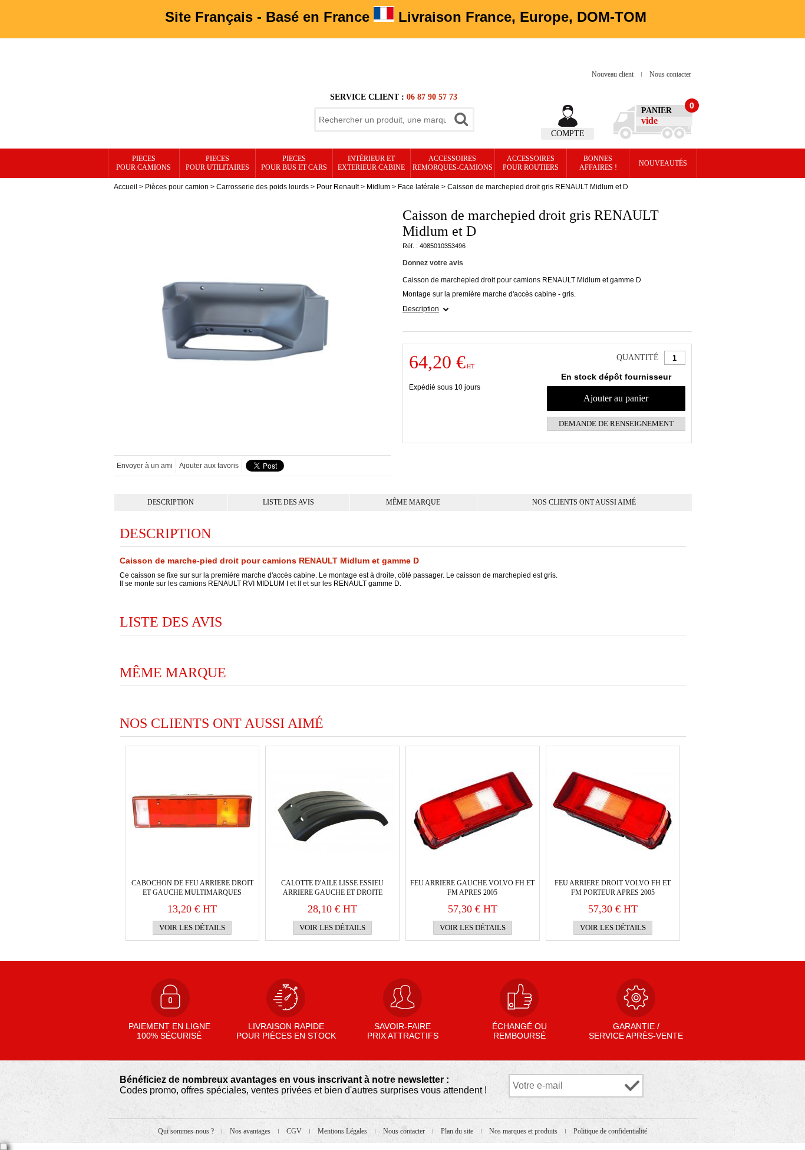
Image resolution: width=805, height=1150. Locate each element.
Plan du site (458, 1131)
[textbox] (382, 119)
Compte (568, 133)
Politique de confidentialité (610, 1131)
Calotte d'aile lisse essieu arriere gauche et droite (332, 888)
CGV (294, 1131)
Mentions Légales (343, 1131)
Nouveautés (663, 163)
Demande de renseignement (616, 423)
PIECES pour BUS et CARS (294, 163)
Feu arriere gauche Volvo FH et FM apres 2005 (472, 888)
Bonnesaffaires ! (598, 163)
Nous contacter (670, 74)
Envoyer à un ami (145, 466)
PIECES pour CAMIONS (143, 163)
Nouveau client (613, 74)
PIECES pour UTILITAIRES (217, 163)
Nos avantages (251, 1131)
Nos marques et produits (524, 1131)
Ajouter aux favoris (209, 466)
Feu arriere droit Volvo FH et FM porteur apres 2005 (613, 888)
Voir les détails (192, 927)
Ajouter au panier (615, 398)
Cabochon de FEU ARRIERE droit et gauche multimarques (192, 888)
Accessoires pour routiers (531, 163)
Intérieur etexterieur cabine (371, 163)
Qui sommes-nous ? (187, 1131)
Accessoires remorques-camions (453, 163)
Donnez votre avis (432, 263)
